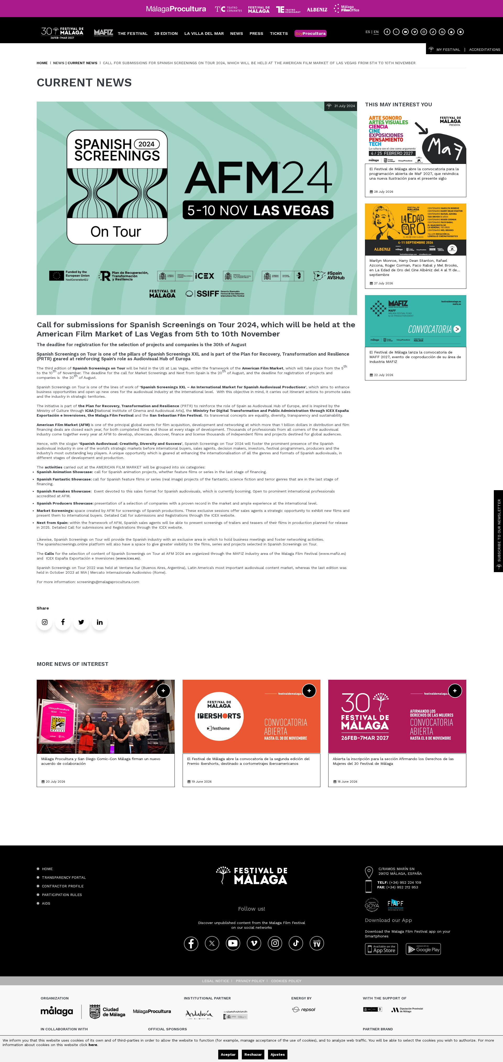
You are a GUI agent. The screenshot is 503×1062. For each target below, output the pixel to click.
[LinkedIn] (99, 622)
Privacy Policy (250, 981)
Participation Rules (62, 895)
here (93, 1045)
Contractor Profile (63, 886)
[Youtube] (405, 32)
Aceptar (228, 1054)
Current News (82, 63)
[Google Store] (460, 32)
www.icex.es (128, 558)
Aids (46, 903)
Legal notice (215, 981)
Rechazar (253, 1054)
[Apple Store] (451, 32)
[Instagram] (423, 32)
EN (376, 32)
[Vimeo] (414, 32)
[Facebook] (387, 32)
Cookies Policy (286, 981)
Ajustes (278, 1054)
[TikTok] (433, 32)
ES (367, 32)
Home (42, 63)
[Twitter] (396, 32)
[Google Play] (423, 949)
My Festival (448, 49)
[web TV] (442, 32)
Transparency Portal (64, 877)
